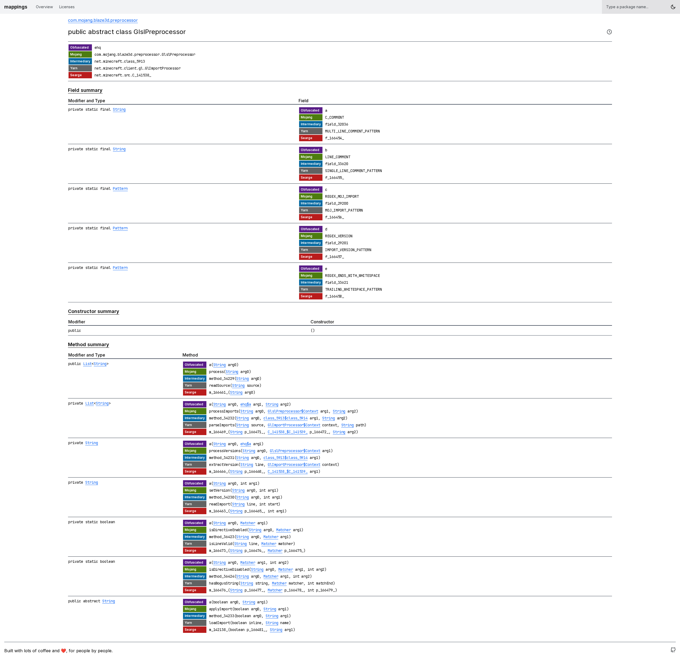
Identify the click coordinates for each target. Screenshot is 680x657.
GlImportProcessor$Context (294, 425)
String (119, 109)
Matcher (247, 523)
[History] (609, 32)
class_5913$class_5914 (286, 418)
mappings (15, 7)
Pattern (120, 188)
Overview (44, 7)
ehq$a (245, 404)
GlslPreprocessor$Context (293, 411)
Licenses (67, 7)
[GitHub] (673, 650)
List (87, 363)
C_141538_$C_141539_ (288, 432)
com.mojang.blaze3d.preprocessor (103, 20)
